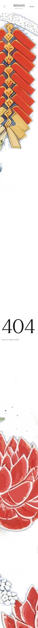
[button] (32, 6)
